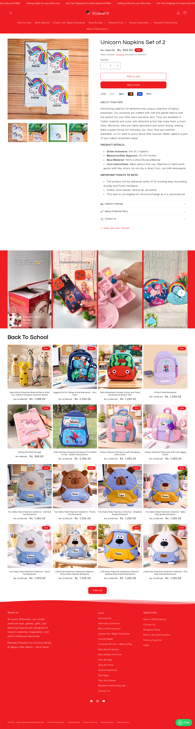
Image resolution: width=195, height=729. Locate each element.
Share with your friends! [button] (116, 228)
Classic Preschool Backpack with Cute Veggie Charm (165, 453)
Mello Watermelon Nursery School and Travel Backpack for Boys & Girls (120, 393)
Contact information (56, 722)
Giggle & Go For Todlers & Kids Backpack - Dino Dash (75, 393)
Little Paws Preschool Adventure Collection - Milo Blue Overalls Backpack (165, 573)
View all (97, 590)
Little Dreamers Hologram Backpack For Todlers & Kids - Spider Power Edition (75, 453)
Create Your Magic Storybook (114, 633)
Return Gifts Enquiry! (109, 628)
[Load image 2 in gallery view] (37, 132)
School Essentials (107, 670)
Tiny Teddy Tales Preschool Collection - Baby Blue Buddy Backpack (165, 513)
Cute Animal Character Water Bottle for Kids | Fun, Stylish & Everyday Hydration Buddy (29, 393)
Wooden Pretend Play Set (112, 685)
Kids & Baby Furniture (110, 654)
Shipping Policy (151, 629)
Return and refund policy (156, 635)
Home (101, 613)
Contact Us (104, 691)
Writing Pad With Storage (29, 452)
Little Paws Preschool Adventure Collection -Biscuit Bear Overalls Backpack (75, 573)
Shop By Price (105, 665)
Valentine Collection (109, 623)
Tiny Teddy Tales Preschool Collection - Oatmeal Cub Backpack (29, 513)
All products (104, 618)
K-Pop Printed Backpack (165, 392)
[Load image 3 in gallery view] (58, 132)
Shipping (120, 54)
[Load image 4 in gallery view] (78, 132)
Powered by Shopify (35, 722)
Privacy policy (74, 722)
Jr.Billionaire (20, 722)
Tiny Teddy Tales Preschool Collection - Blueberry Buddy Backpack (120, 513)
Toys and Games (107, 680)
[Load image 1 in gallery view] (17, 132)
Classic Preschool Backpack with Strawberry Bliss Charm (120, 453)
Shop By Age (105, 659)
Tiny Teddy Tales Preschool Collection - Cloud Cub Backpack (29, 573)
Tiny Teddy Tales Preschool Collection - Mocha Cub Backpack (75, 513)
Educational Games (108, 649)
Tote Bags (103, 675)
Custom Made (105, 639)
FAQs (146, 645)
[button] (11, 13)
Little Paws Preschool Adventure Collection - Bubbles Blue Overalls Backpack (120, 573)
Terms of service (152, 640)
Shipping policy (107, 722)
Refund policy (123, 722)
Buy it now (133, 85)
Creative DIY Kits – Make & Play (115, 644)
